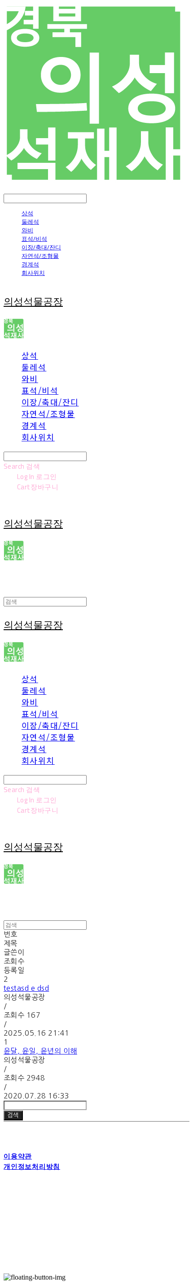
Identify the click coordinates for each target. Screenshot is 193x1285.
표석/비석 (34, 239)
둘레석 (30, 222)
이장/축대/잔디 (41, 247)
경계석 (30, 264)
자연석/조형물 (40, 256)
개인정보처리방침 (32, 1166)
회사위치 (33, 273)
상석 (27, 213)
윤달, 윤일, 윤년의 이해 (40, 1050)
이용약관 (18, 1156)
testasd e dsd (26, 988)
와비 (27, 230)
